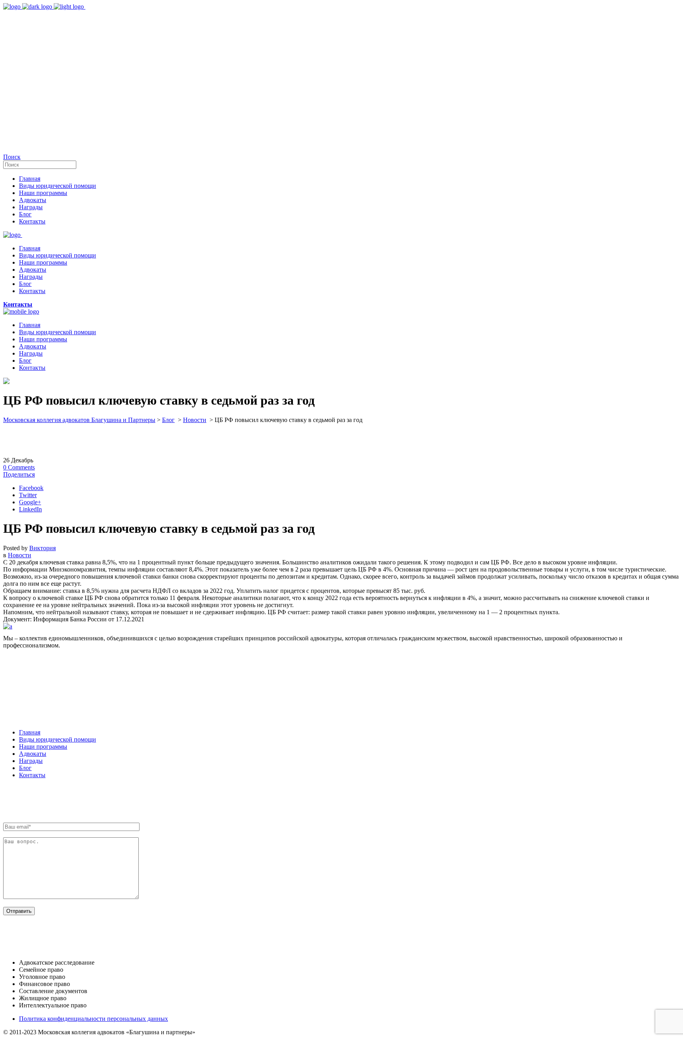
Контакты (32, 775)
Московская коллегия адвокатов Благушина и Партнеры (79, 419)
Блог (168, 419)
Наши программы (43, 746)
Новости (194, 419)
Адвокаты (32, 753)
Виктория (42, 548)
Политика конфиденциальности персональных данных (93, 1018)
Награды (31, 760)
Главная (29, 732)
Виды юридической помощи (57, 739)
